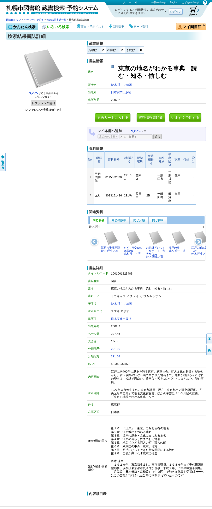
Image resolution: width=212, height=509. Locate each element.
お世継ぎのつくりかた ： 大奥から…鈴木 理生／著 (155, 252)
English (174, 2)
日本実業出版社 (121, 92)
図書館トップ (13, 19)
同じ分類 (139, 220)
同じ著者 (98, 220)
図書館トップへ (209, 350)
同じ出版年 (119, 220)
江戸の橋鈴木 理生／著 (177, 249)
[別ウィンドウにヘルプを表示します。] (205, 2)
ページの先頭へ (209, 339)
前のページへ (3, 162)
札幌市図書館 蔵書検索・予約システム (49, 9)
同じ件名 (158, 220)
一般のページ (158, 2)
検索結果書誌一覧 (56, 19)
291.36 (115, 349)
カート (194, 12)
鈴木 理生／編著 (121, 84)
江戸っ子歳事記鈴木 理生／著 (110, 249)
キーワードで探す (34, 19)
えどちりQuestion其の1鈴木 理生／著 (133, 250)
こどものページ (190, 2)
